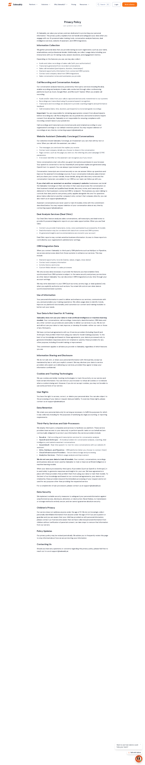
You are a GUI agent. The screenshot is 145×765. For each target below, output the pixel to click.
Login (116, 4)
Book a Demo (129, 4)
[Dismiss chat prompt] (140, 744)
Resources (83, 4)
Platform (32, 4)
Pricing (73, 4)
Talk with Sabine (135, 752)
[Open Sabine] (138, 758)
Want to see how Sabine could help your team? (127, 746)
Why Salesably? (59, 4)
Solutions (45, 4)
